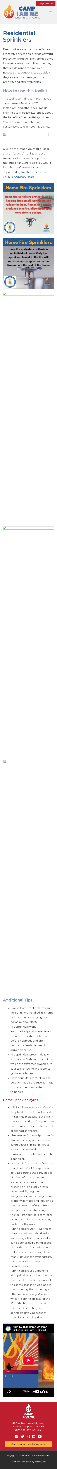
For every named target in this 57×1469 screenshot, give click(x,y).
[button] (45, 3)
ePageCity (40, 1461)
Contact (38, 1430)
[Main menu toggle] (50, 12)
